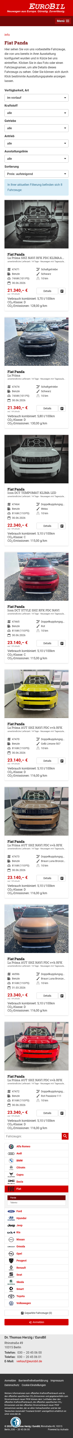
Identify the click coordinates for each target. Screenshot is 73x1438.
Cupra (20, 1174)
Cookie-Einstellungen (34, 1385)
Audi (19, 1153)
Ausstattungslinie (16, 151)
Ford (19, 1211)
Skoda (20, 1282)
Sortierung (11, 166)
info (7, 35)
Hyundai (21, 1218)
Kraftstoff (11, 105)
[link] (62, 291)
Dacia (19, 1181)
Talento (13, 1202)
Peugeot (21, 1260)
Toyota (20, 1296)
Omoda (20, 1246)
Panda (13, 1198)
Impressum (57, 1380)
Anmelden (10, 1380)
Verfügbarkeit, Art (16, 90)
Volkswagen (23, 1303)
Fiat (18, 1188)
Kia (18, 1232)
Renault (21, 1267)
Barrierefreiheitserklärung (33, 1380)
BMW (19, 1160)
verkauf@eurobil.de (29, 1361)
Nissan (20, 1239)
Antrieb (9, 136)
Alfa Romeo (23, 1146)
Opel (19, 1253)
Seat (19, 1274)
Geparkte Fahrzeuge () (38, 1312)
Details (47, 291)
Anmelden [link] (38, 1322)
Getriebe (10, 121)
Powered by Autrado (58, 1429)
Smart (20, 1289)
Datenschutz (11, 1385)
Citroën (20, 1167)
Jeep (19, 1225)
